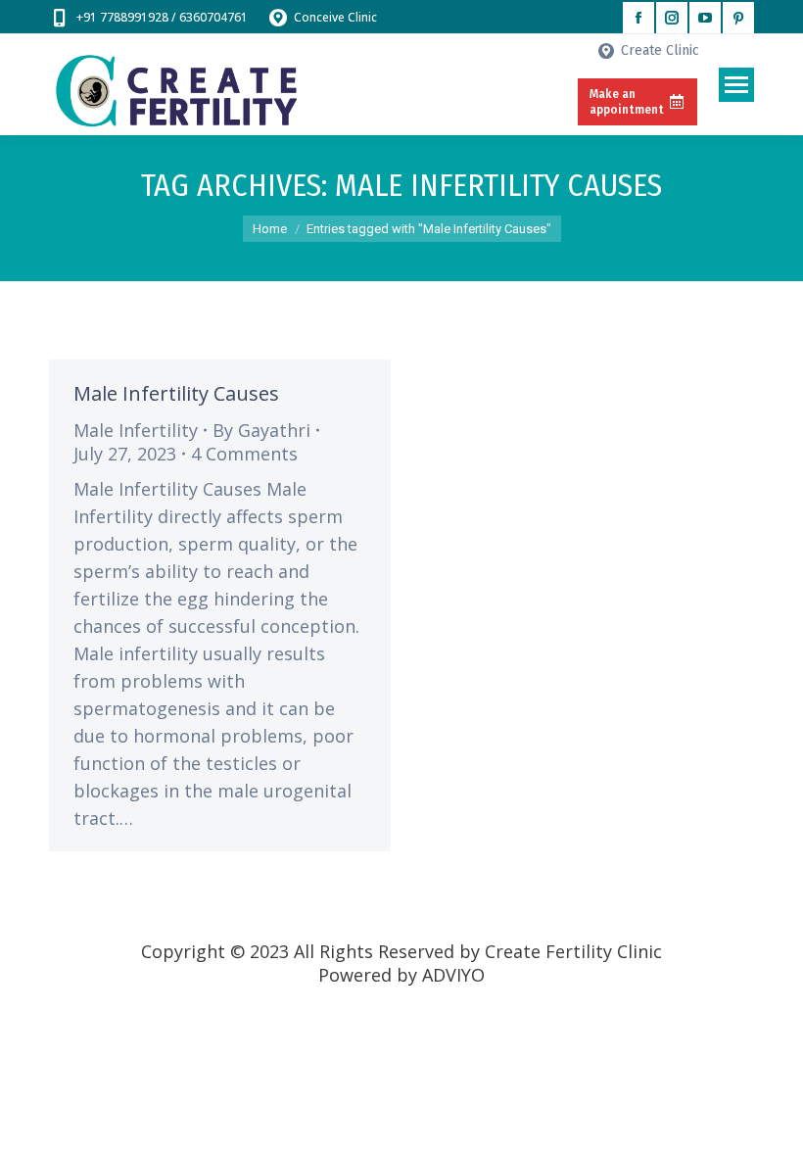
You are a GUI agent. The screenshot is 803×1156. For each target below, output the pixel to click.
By (261, 430)
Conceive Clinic (335, 17)
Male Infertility (135, 430)
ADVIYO (453, 975)
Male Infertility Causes (176, 393)
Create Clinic (660, 50)
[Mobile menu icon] (736, 85)
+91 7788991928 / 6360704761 (162, 17)
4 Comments (244, 453)
